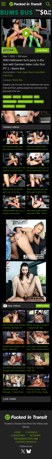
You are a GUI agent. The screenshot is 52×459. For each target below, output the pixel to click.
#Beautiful (7, 97)
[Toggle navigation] (3, 4)
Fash (19, 72)
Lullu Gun (7, 75)
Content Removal (26, 442)
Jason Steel (28, 72)
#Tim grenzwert (8, 106)
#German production (25, 101)
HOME (17, 432)
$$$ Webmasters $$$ (26, 439)
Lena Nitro (40, 72)
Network (35, 435)
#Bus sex (17, 97)
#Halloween (38, 101)
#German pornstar (9, 101)
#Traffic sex (20, 106)
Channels (32, 432)
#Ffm (36, 97)
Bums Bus (17, 80)
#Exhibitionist (27, 97)
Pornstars (18, 435)
